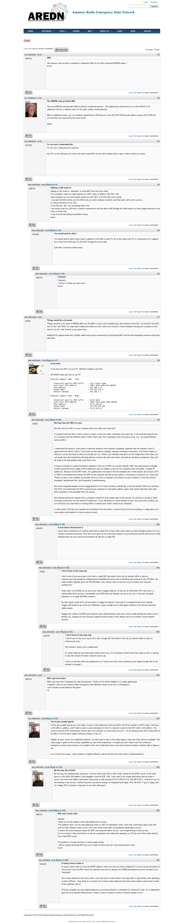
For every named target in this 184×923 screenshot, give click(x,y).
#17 (157, 860)
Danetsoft (79, 921)
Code (117, 31)
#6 (158, 274)
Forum (76, 31)
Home (30, 31)
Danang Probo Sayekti (93, 921)
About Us (102, 31)
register (34, 48)
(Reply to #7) (51, 360)
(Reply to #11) (67, 632)
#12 (157, 632)
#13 (157, 675)
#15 (157, 767)
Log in (26, 48)
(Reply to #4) (55, 230)
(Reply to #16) (62, 860)
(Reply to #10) (63, 568)
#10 (157, 524)
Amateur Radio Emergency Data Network (103, 12)
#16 (157, 810)
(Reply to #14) (56, 767)
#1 (158, 55)
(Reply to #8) (55, 420)
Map (88, 31)
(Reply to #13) (52, 718)
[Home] (48, 22)
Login (145, 2)
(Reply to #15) (59, 810)
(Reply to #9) (59, 524)
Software (44, 31)
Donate (147, 31)
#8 (158, 360)
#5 (158, 230)
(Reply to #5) (59, 274)
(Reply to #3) (51, 185)
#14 (157, 718)
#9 (158, 420)
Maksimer (112, 921)
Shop (132, 31)
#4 (158, 185)
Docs (60, 31)
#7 (158, 317)
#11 (158, 568)
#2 (158, 98)
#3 (158, 141)
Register (154, 2)
